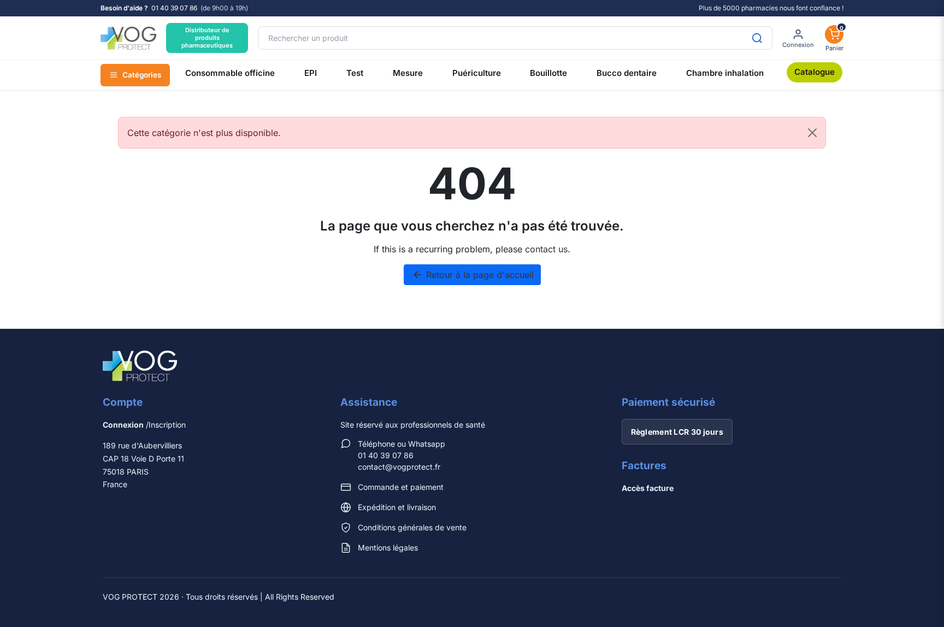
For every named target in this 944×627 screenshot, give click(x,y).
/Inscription (144, 424)
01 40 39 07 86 (174, 8)
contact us (546, 249)
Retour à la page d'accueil (473, 274)
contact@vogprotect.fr (399, 466)
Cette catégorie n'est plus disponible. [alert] (204, 132)
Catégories (141, 74)
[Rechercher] (757, 38)
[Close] (812, 132)
